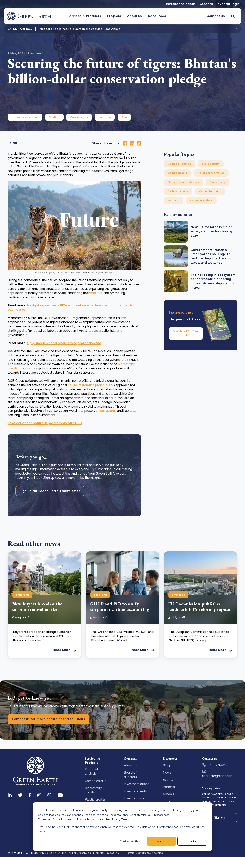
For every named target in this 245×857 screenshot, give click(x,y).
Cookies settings (130, 841)
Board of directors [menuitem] (130, 775)
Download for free (186, 331)
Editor (12, 143)
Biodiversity (217, 182)
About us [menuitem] (130, 765)
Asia (124, 117)
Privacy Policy (86, 819)
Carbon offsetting (179, 164)
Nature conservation (25, 117)
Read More (62, 650)
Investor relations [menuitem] (136, 784)
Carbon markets (178, 191)
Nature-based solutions (183, 182)
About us (134, 16)
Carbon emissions (201, 200)
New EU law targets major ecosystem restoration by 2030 (212, 231)
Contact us (216, 16)
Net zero (173, 200)
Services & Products (84, 16)
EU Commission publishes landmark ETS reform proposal (200, 606)
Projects (114, 16)
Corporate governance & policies (144, 853)
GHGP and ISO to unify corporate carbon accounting (119, 606)
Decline (192, 841)
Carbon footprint (210, 191)
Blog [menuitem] (166, 765)
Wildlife (54, 117)
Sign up (219, 817)
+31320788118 (217, 765)
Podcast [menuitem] (169, 787)
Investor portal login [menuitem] (134, 800)
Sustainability (211, 164)
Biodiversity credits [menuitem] (93, 790)
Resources (157, 16)
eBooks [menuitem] (168, 794)
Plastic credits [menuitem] (95, 799)
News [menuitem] (167, 772)
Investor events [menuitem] (135, 791)
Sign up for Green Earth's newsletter (50, 491)
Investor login (228, 4)
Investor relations (181, 4)
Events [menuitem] (168, 780)
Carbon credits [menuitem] (95, 781)
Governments (79, 117)
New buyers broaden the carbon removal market (37, 606)
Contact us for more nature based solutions (48, 719)
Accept (161, 841)
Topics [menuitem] (167, 801)
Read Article (112, 29)
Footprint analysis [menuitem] (91, 771)
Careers (206, 4)
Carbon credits (177, 173)
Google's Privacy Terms (114, 819)
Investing (105, 117)
